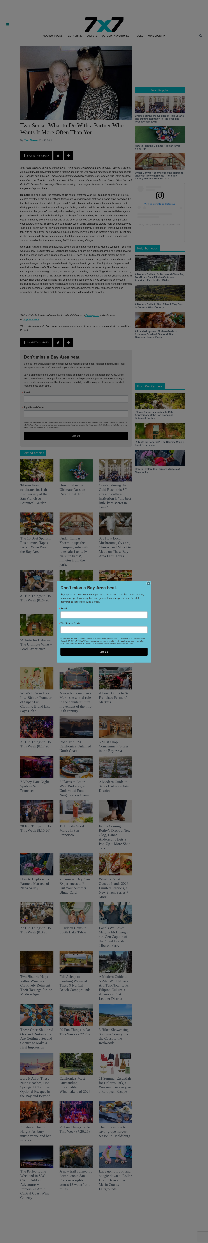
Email (63, 608)
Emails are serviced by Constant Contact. (119, 643)
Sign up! (104, 651)
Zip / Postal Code (70, 623)
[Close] (148, 583)
